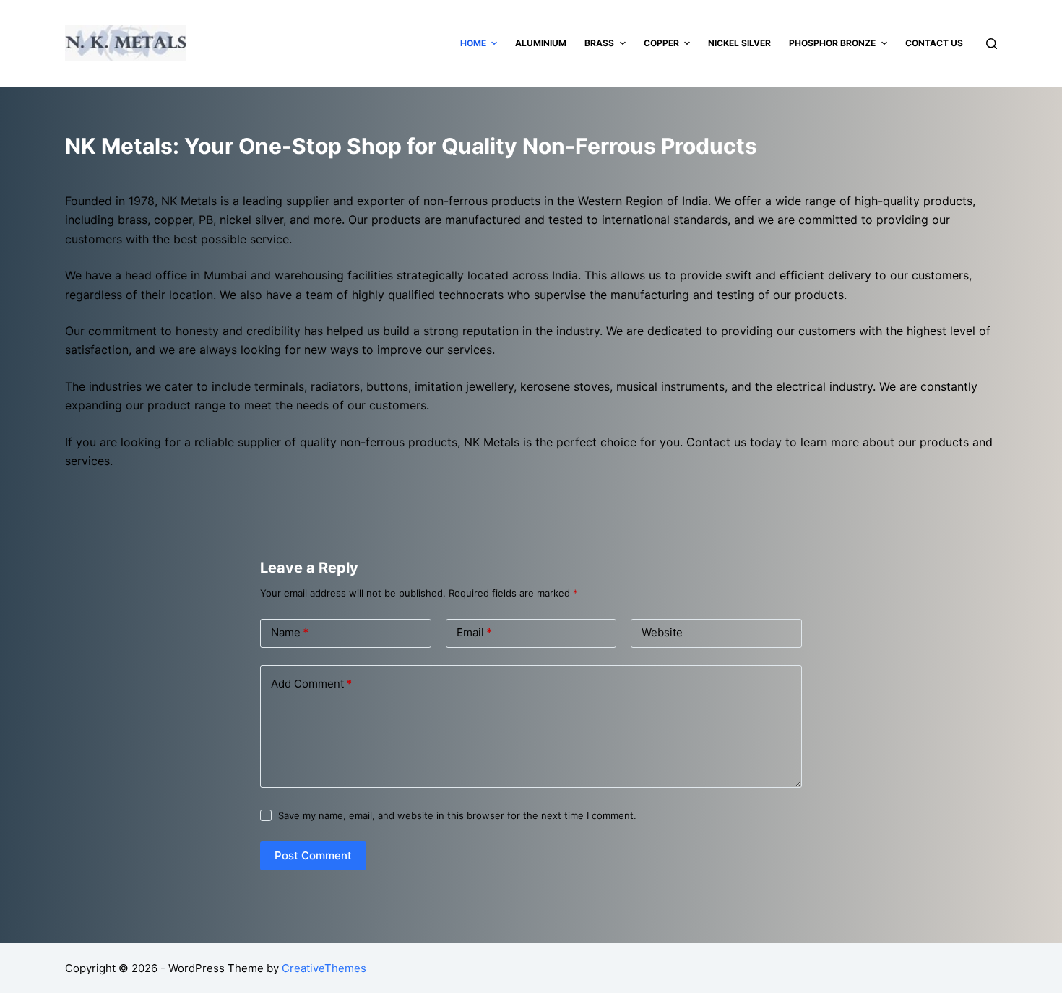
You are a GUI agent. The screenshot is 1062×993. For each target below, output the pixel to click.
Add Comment (311, 683)
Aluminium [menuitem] (540, 43)
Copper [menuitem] (661, 43)
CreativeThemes (324, 968)
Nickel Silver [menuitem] (739, 43)
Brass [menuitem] (599, 43)
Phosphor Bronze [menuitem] (832, 43)
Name (289, 632)
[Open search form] (991, 43)
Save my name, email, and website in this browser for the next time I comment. (457, 815)
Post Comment (313, 855)
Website (662, 632)
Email (474, 632)
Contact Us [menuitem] (934, 43)
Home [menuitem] (473, 43)
